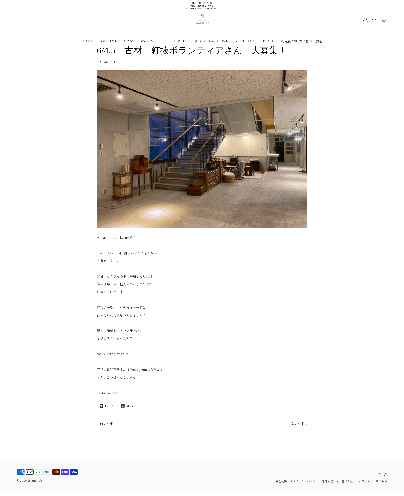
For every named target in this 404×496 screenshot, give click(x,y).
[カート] (383, 20)
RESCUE (179, 40)
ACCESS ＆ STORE (211, 40)
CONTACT (245, 40)
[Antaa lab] (202, 20)
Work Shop (150, 40)
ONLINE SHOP (115, 40)
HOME (87, 40)
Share (130, 406)
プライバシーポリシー (304, 481)
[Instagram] (379, 474)
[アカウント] (365, 20)
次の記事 (297, 423)
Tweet (108, 406)
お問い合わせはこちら (373, 481)
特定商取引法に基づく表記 (302, 40)
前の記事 (106, 423)
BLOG (268, 40)
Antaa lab (35, 481)
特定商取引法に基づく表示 (339, 481)
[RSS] (385, 474)
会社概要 (281, 481)
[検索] (374, 20)
